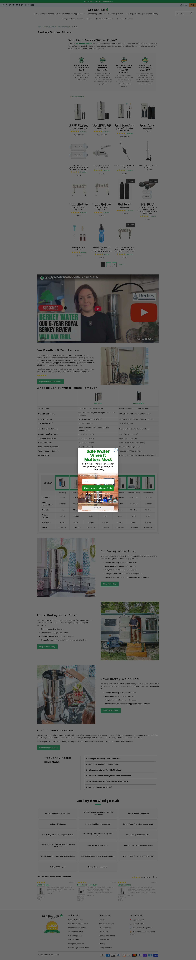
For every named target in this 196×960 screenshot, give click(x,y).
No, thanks (98, 508)
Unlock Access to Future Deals (98, 488)
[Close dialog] (116, 450)
